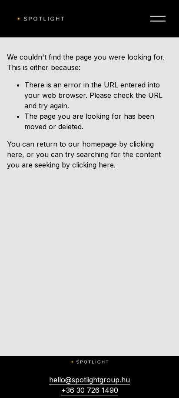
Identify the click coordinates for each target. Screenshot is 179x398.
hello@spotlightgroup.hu (89, 379)
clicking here (93, 165)
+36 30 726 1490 (89, 390)
